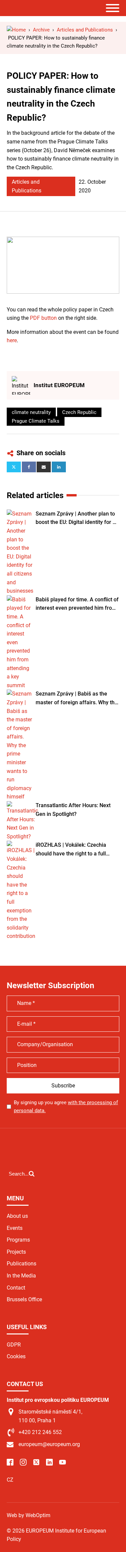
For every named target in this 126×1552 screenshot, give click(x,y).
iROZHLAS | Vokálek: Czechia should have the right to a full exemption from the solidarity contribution (71, 850)
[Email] (44, 467)
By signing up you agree (66, 1106)
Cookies (16, 1356)
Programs (18, 1240)
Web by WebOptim (28, 1515)
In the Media (21, 1275)
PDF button (43, 318)
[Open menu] (112, 8)
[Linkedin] (59, 467)
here (12, 340)
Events (15, 1228)
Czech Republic (79, 412)
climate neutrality (31, 412)
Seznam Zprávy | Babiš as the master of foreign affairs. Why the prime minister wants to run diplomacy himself (77, 699)
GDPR (14, 1344)
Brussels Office (24, 1299)
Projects (16, 1252)
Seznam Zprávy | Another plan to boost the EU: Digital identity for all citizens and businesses (77, 519)
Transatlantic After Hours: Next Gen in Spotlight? (73, 809)
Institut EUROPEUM (59, 385)
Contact (16, 1288)
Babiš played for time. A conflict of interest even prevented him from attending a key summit (77, 604)
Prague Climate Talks (35, 421)
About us (17, 1216)
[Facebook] (29, 467)
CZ (10, 1480)
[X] (14, 467)
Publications (21, 1263)
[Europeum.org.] (16, 30)
